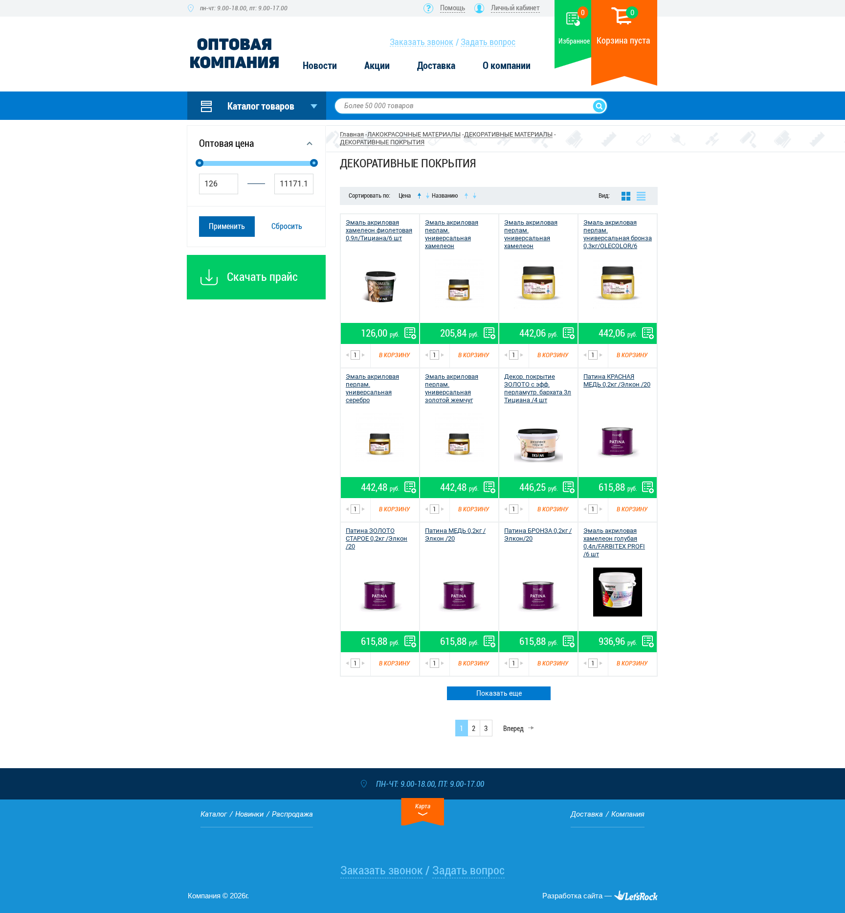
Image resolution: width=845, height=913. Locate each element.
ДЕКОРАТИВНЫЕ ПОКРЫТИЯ (382, 142)
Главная (352, 134)
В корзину (394, 355)
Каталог (213, 814)
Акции (377, 65)
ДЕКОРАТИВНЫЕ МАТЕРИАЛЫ (508, 134)
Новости (320, 65)
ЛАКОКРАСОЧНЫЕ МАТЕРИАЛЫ (414, 134)
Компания (628, 814)
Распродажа (292, 814)
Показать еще (499, 693)
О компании (507, 65)
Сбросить (286, 226)
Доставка (436, 65)
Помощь (452, 7)
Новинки (249, 814)
